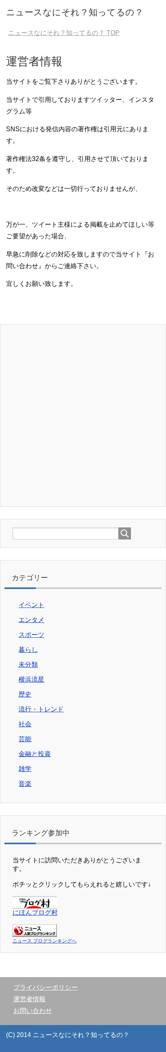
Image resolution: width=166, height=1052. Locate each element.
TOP (64, 32)
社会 (25, 724)
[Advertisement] (83, 415)
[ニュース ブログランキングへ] (34, 933)
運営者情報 (29, 999)
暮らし (28, 649)
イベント (31, 604)
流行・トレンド (41, 709)
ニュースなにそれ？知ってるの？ (74, 12)
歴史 (25, 694)
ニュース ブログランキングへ (44, 941)
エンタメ (31, 619)
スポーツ (31, 634)
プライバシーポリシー (45, 987)
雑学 (25, 768)
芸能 (25, 739)
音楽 (25, 783)
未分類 (28, 664)
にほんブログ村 (35, 912)
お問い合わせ (32, 1010)
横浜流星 (31, 679)
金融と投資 (35, 753)
